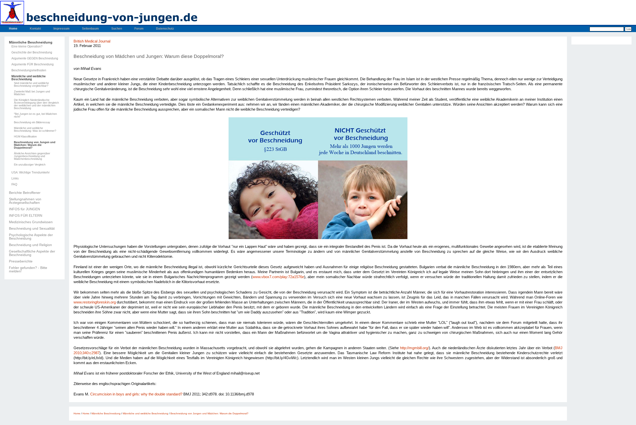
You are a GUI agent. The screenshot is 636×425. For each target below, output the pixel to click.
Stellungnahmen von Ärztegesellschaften (25, 200)
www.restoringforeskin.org (95, 302)
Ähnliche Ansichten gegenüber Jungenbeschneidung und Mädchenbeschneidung (32, 156)
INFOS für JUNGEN (24, 209)
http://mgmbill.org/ (414, 348)
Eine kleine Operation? (26, 46)
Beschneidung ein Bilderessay (32, 122)
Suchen (116, 28)
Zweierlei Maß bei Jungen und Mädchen (32, 93)
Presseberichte (21, 261)
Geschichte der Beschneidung (31, 52)
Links (15, 178)
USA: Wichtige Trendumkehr (30, 172)
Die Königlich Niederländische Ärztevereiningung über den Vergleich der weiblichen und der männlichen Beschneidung (36, 104)
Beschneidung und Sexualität (32, 228)
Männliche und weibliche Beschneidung (28, 78)
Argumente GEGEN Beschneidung (34, 58)
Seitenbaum (90, 28)
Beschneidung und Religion (30, 245)
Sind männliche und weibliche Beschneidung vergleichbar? (31, 84)
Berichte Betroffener (24, 192)
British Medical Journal (92, 41)
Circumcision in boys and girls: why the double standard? (136, 394)
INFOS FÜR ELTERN (25, 215)
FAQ (14, 184)
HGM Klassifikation (25, 136)
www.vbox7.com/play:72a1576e (278, 277)
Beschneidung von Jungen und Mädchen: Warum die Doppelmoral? (34, 145)
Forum (139, 28)
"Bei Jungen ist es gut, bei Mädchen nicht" (35, 115)
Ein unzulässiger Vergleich (29, 164)
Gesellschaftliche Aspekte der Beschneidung (32, 253)
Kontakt (35, 28)
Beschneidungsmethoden (28, 70)
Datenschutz (165, 28)
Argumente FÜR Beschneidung (32, 64)
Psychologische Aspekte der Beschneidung (31, 236)
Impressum (61, 28)
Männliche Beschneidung (30, 42)
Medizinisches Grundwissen (31, 222)
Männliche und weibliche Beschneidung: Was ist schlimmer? (35, 129)
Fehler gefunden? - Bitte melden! (28, 269)
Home (13, 28)
